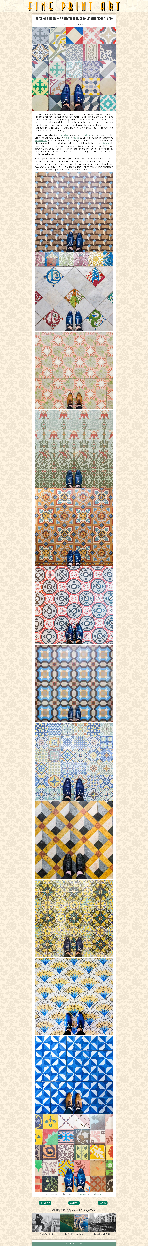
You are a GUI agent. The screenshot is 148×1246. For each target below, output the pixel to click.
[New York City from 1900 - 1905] (46, 1222)
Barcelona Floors (41, 140)
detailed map (106, 143)
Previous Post (45, 1203)
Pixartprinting (63, 135)
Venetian (76, 138)
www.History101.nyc (84, 1210)
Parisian (66, 138)
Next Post (102, 1203)
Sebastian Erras (84, 135)
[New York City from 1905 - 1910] (102, 1222)
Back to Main (74, 1203)
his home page (82, 1194)
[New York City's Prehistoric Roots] (74, 1222)
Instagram (98, 1194)
